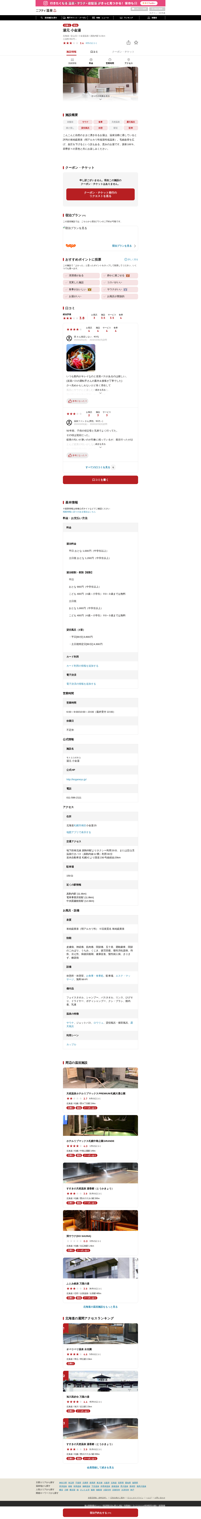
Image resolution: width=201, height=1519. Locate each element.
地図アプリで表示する (78, 832)
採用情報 (162, 1505)
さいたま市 (85, 1490)
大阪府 (107, 1483)
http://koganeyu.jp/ (76, 779)
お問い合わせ (160, 1498)
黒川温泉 (124, 1486)
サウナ (70, 1022)
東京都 (99, 1483)
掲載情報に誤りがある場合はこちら (79, 512)
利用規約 (127, 1505)
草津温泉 (63, 1486)
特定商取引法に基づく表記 (112, 1505)
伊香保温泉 (105, 1486)
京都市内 (116, 1490)
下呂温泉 (95, 1486)
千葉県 (78, 1483)
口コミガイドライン (135, 1498)
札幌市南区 (80, 825)
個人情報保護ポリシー (93, 1505)
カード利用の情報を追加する (82, 665)
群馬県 (92, 1483)
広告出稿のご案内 (117, 1498)
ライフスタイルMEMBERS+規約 (144, 1505)
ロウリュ (98, 1022)
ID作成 (162, 13)
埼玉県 (71, 1483)
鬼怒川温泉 (141, 1486)
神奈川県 (63, 1483)
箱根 (70, 1486)
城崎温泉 (86, 1486)
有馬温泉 (77, 1486)
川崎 (66, 1490)
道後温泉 (115, 1486)
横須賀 (72, 1490)
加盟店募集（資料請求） (97, 1498)
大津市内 (125, 1490)
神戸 (132, 1490)
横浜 (61, 1490)
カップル (71, 1044)
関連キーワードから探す (47, 1493)
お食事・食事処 (94, 975)
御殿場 (99, 1490)
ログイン (153, 13)
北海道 (114, 1483)
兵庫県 (85, 1483)
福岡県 (135, 1483)
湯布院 (132, 1486)
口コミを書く (100, 479)
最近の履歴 (157, 9)
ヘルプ (149, 1498)
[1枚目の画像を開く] (100, 84)
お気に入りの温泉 (139, 9)
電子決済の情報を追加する (81, 683)
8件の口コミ (91, 43)
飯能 (93, 1490)
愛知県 (128, 1483)
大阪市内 (107, 1490)
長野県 (121, 1483)
